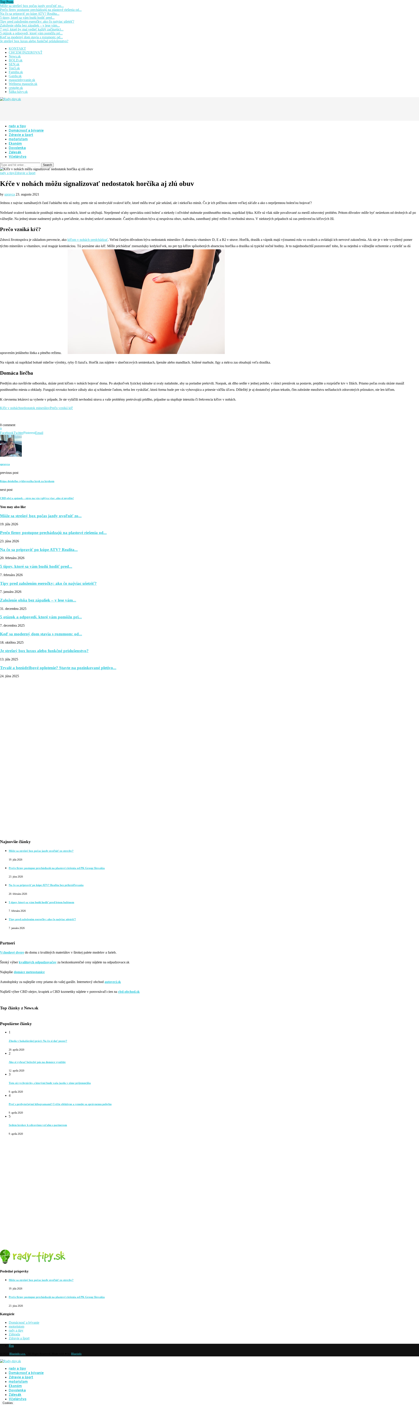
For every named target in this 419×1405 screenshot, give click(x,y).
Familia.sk (16, 72)
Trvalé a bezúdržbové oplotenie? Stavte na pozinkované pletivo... (58, 667)
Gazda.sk (15, 76)
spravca (9, 194)
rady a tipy (17, 126)
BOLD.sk (15, 60)
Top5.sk (14, 68)
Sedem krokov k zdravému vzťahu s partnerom (38, 1125)
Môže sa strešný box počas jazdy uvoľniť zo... (32, 6)
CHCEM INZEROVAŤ (25, 52)
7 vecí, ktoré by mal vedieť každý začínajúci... (32, 29)
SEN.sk (14, 64)
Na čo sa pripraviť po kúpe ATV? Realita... (29, 13)
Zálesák (15, 152)
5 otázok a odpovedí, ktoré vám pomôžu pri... (31, 33)
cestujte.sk (16, 88)
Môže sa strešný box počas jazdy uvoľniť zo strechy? (41, 850)
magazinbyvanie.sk (22, 80)
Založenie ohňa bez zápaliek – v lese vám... (30, 25)
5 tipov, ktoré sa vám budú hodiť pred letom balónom (41, 902)
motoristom (18, 139)
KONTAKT (17, 48)
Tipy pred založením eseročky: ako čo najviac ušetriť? (37, 21)
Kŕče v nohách (10, 408)
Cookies (8, 1403)
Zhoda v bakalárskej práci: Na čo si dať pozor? (38, 1041)
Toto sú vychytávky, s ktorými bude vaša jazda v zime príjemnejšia (50, 1083)
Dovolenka (17, 148)
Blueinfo (76, 1353)
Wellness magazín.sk (23, 84)
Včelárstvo (17, 157)
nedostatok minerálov (35, 408)
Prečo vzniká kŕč (61, 408)
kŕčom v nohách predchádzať (87, 240)
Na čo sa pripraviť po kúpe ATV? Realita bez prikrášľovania (46, 885)
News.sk (15, 56)
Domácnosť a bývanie (26, 131)
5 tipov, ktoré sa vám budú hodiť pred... (27, 17)
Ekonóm (15, 144)
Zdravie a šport (21, 135)
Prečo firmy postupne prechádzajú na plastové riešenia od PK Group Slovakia (57, 868)
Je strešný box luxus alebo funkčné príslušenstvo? (34, 41)
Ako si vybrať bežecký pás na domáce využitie (37, 1062)
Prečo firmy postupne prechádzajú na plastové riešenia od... (41, 10)
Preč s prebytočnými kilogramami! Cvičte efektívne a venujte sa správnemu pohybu (60, 1104)
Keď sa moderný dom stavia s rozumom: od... (31, 37)
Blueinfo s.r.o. (17, 1353)
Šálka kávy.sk (18, 92)
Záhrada (14, 1334)
